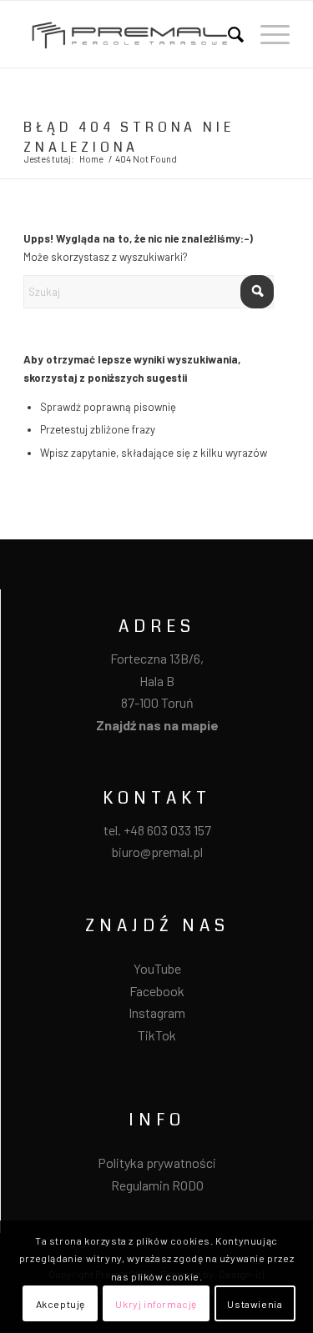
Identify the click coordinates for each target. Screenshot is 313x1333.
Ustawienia (254, 1304)
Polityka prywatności (157, 1162)
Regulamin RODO (157, 1185)
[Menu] (267, 34)
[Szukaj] (227, 34)
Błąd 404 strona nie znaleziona (128, 137)
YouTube (157, 968)
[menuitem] (227, 34)
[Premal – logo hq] (129, 34)
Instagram (157, 1012)
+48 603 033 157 (167, 830)
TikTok (157, 1035)
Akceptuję (60, 1304)
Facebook (156, 991)
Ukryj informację (156, 1304)
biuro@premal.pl (157, 851)
